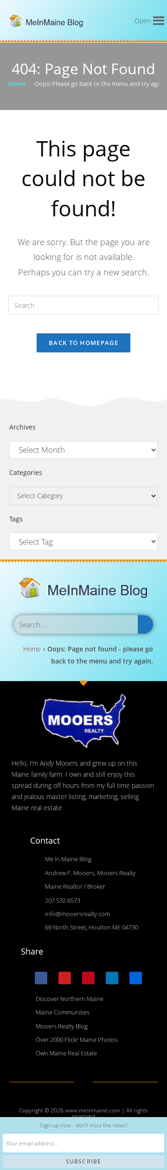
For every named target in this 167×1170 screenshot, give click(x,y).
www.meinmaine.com (92, 1110)
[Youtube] (64, 978)
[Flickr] (135, 978)
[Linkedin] (112, 978)
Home (32, 648)
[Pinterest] (88, 978)
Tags (16, 518)
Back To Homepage (83, 342)
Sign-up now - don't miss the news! (84, 1125)
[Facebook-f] (41, 978)
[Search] (145, 624)
